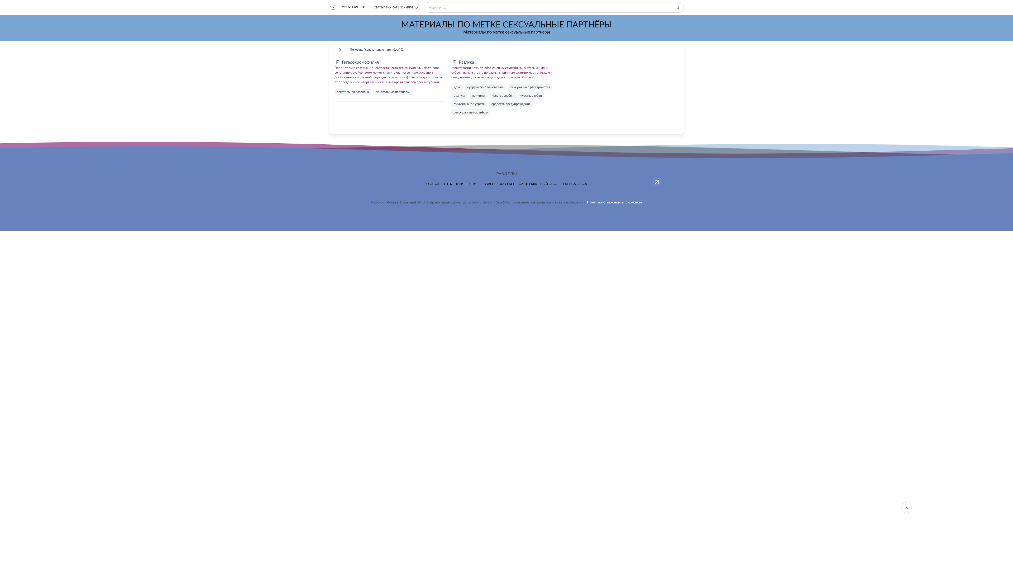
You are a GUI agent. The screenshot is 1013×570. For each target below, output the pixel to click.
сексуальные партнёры (393, 91)
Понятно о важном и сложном (614, 202)
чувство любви (503, 95)
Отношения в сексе (461, 184)
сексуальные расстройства (530, 87)
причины (478, 95)
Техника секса (574, 184)
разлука (459, 95)
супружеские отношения (485, 87)
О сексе (433, 184)
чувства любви (531, 95)
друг (457, 87)
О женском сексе (499, 184)
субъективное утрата (469, 104)
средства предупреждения (511, 104)
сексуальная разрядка (353, 91)
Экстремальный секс (538, 184)
